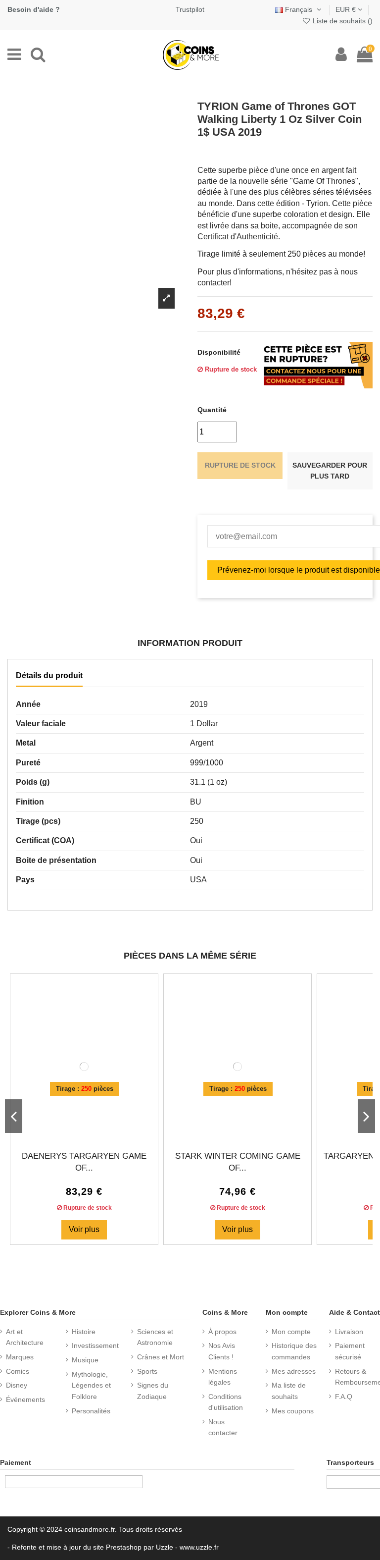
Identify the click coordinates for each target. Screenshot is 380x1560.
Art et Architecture (25, 1337)
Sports (147, 1371)
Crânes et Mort (160, 1357)
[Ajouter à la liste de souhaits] (76, 1131)
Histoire (83, 1332)
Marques (20, 1357)
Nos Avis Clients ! (221, 1351)
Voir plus (84, 1229)
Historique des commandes (294, 1351)
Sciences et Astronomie (155, 1337)
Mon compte (291, 1332)
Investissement (95, 1345)
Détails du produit (49, 675)
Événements (25, 1399)
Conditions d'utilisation (225, 1402)
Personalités (91, 1411)
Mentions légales (222, 1376)
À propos (222, 1332)
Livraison (349, 1332)
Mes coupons (293, 1411)
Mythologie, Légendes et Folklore (91, 1385)
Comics (17, 1371)
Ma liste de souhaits (289, 1390)
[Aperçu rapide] (92, 1131)
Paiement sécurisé (350, 1351)
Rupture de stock (240, 465)
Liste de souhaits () (342, 21)
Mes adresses (294, 1371)
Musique (85, 1360)
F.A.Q (343, 1396)
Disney (16, 1385)
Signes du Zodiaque (152, 1390)
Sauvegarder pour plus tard (329, 470)
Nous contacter (223, 1427)
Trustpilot (190, 9)
